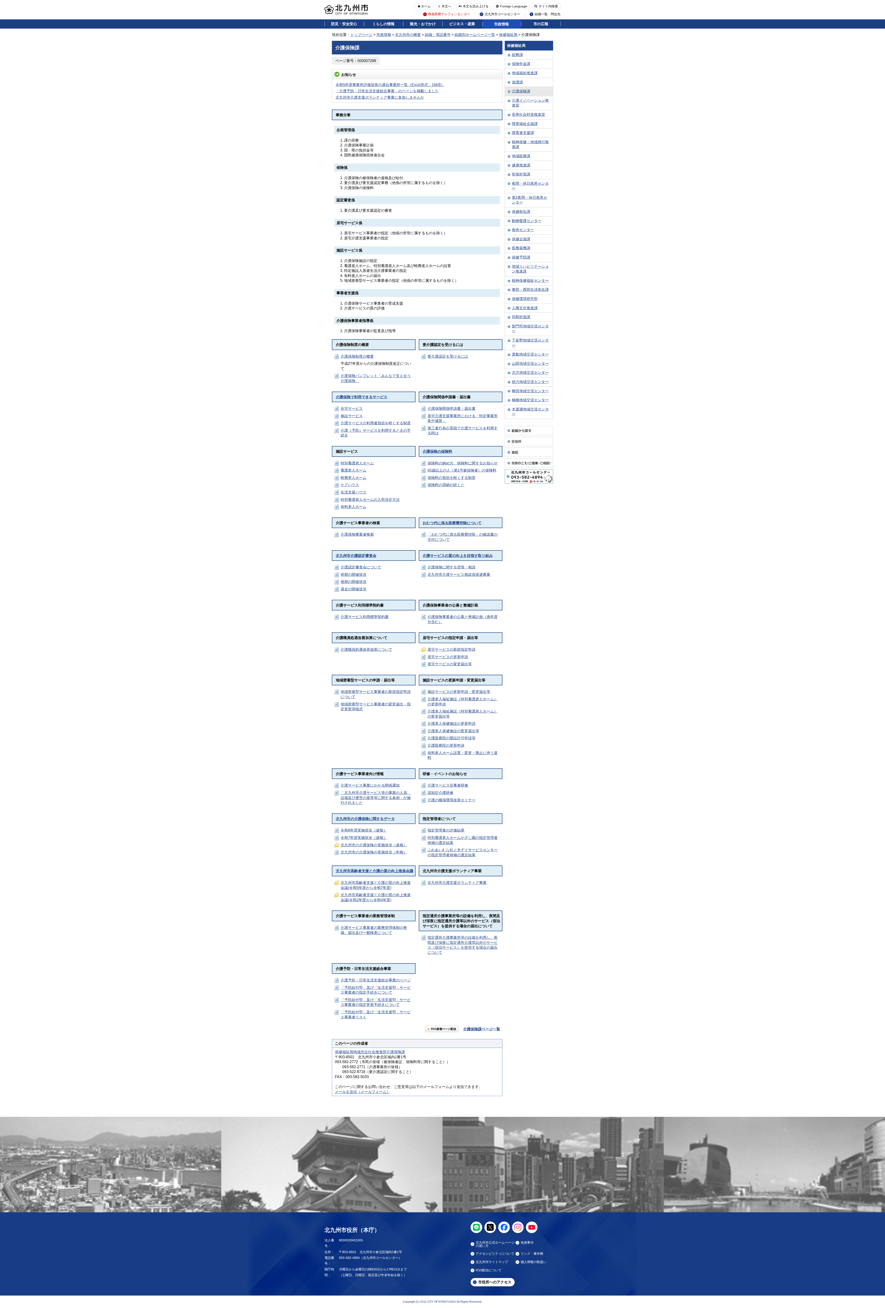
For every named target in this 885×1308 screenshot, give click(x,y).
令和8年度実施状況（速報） (364, 830)
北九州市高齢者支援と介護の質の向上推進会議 (374, 871)
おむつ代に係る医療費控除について (452, 523)
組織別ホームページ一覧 (474, 35)
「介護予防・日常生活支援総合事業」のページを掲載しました (387, 91)
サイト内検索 (548, 6)
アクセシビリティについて (495, 1253)
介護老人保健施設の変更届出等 (453, 731)
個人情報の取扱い (533, 1262)
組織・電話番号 (438, 35)
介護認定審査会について (361, 567)
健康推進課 (521, 165)
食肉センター (523, 230)
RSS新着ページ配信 (443, 1029)
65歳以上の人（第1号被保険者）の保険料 (462, 470)
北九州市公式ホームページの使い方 (495, 1244)
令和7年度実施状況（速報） (364, 838)
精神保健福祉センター (530, 280)
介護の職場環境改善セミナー (451, 800)
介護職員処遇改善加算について (366, 649)
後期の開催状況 (353, 582)
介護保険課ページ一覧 (481, 1029)
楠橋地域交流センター (530, 400)
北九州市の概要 (408, 35)
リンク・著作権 (532, 1253)
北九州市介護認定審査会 (356, 556)
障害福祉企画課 (525, 124)
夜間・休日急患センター (530, 185)
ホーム (426, 6)
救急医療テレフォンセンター (449, 14)
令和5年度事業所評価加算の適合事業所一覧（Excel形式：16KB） (390, 85)
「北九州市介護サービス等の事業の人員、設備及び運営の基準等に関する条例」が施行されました (376, 798)
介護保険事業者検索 (357, 534)
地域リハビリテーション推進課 (530, 269)
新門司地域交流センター (530, 328)
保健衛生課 (521, 212)
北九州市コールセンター (502, 14)
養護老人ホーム (353, 470)
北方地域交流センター (530, 373)
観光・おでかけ (423, 24)
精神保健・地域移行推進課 (530, 144)
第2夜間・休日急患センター (529, 200)
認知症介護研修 (440, 793)
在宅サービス (352, 408)
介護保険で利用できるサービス (361, 397)
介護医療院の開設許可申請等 (451, 738)
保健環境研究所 (525, 299)
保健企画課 (521, 239)
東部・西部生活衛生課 (530, 289)
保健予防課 (521, 257)
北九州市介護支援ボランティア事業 (457, 883)
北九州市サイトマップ (492, 1262)
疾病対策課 (521, 174)
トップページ (361, 35)
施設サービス (352, 416)
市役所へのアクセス (494, 1282)
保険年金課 (521, 64)
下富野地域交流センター (530, 342)
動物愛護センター (526, 221)
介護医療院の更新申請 (446, 745)
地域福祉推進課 (525, 73)
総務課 (517, 55)
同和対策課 (521, 317)
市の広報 (541, 24)
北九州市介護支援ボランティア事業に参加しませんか (380, 97)
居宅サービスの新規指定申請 (451, 649)
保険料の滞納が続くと (446, 485)
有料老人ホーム (353, 507)
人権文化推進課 (525, 308)
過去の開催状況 (353, 589)
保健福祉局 (508, 35)
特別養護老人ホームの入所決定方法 (370, 500)
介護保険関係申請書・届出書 (451, 408)
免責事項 (527, 1242)
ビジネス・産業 (462, 24)
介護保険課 (521, 91)
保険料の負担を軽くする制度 (451, 478)
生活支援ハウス (353, 492)
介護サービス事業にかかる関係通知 (370, 785)
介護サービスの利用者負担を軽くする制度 (376, 423)
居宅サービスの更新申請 (448, 657)
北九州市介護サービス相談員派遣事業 (459, 575)
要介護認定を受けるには (448, 356)
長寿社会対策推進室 (528, 114)
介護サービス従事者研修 (448, 785)
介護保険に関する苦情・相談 (451, 567)
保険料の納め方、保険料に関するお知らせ (463, 463)
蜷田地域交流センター (530, 391)
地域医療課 (521, 156)
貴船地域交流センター (530, 354)
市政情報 (501, 24)
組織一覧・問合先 (547, 14)
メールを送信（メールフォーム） (362, 1092)
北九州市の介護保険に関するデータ (365, 819)
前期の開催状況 (353, 575)
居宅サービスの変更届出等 (450, 664)
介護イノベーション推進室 (530, 102)
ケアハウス (350, 485)
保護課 (517, 82)
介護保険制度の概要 (357, 356)
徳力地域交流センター (530, 382)
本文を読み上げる (476, 6)
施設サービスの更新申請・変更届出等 (459, 692)
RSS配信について (489, 1270)
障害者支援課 (523, 133)
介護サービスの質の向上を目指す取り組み (458, 556)
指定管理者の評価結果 (446, 830)
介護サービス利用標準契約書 (365, 617)
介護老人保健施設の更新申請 (451, 723)
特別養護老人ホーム (357, 463)
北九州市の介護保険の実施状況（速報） (374, 845)
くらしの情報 (383, 24)
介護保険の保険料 (437, 451)
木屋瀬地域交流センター (530, 411)
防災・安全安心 (344, 24)
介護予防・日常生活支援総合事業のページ (376, 980)
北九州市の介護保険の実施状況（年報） (374, 852)
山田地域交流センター (530, 364)
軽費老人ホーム (353, 478)
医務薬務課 (521, 248)
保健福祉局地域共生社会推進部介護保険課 (370, 1052)
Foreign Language (513, 6)
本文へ (446, 6)
